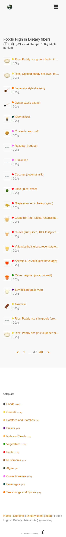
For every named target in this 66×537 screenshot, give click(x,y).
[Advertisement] (33, 22)
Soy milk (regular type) (29, 289)
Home (7, 515)
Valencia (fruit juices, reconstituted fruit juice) (37, 246)
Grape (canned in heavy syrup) (34, 203)
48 (41, 352)
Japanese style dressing (30, 88)
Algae (12, 468)
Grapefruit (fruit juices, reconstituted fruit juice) (37, 217)
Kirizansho (21, 160)
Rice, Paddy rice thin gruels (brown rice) (37, 318)
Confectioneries (19, 476)
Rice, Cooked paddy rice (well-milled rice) (37, 73)
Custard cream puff (26, 131)
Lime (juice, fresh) (26, 188)
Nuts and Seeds (18, 436)
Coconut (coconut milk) (29, 174)
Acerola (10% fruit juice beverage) (36, 260)
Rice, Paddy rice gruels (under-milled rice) (37, 332)
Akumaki (20, 304)
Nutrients (18, 515)
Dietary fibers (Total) (39, 515)
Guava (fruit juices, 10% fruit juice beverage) (37, 232)
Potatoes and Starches (22, 420)
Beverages (15, 484)
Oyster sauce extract (27, 102)
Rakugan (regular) (26, 145)
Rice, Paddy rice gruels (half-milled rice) (37, 59)
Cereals (14, 412)
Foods (13, 404)
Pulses (13, 428)
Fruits (12, 452)
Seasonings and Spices (23, 492)
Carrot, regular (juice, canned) (33, 275)
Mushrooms (16, 460)
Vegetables (16, 444)
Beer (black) (22, 116)
